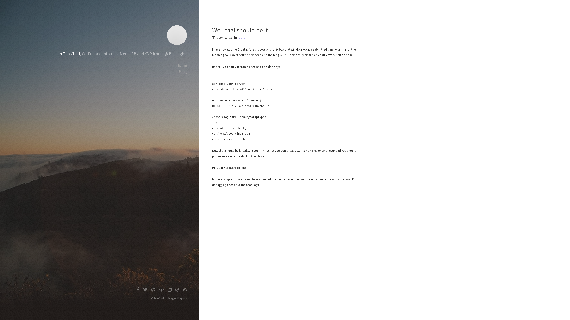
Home (181, 65)
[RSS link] (185, 290)
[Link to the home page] (177, 35)
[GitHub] (153, 290)
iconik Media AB (122, 53)
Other (242, 38)
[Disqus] (285, 236)
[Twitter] (145, 290)
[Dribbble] (177, 290)
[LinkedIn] (170, 290)
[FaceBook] (138, 290)
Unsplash (182, 298)
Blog (183, 71)
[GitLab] (161, 290)
